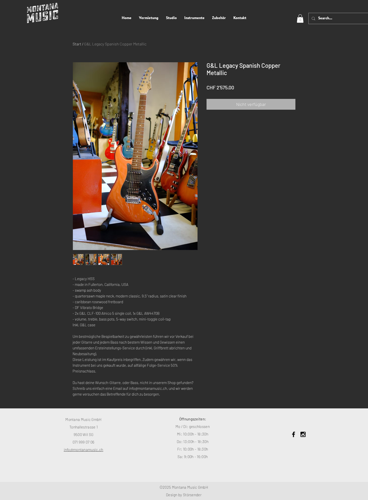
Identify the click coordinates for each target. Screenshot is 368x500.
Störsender (192, 494)
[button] (300, 18)
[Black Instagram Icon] (303, 434)
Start (77, 43)
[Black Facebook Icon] (293, 434)
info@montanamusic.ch (83, 449)
